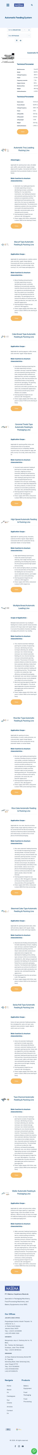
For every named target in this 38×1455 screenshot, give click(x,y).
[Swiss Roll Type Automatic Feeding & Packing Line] (5, 1007)
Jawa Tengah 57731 (11, 1364)
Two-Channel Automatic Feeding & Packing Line (24, 1098)
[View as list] (21, 40)
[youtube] (23, 1446)
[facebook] (15, 1446)
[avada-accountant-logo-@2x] (19, 4)
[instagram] (19, 1446)
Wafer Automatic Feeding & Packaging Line (23, 1192)
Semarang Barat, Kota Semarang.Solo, (17, 1361)
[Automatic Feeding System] (8, 58)
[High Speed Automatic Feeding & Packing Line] (5, 522)
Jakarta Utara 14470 (11, 1328)
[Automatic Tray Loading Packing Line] (5, 150)
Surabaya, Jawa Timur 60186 (14, 1347)
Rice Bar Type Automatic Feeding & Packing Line (23, 719)
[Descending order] (29, 30)
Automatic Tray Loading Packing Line (24, 149)
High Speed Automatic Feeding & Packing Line (24, 520)
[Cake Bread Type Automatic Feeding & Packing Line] (5, 337)
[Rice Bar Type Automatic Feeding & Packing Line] (5, 721)
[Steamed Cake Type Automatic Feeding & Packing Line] (5, 911)
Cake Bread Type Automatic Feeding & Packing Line (24, 335)
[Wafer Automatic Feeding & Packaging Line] (5, 1193)
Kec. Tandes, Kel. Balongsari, (14, 1345)
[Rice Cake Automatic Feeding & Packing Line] (5, 811)
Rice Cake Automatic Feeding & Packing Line (23, 809)
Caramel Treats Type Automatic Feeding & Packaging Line (24, 427)
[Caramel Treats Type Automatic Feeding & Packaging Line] (5, 427)
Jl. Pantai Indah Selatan (12, 1326)
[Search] (32, 5)
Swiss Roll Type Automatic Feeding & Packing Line (24, 1006)
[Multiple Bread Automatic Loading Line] (5, 608)
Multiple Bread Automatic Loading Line (24, 606)
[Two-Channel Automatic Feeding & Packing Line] (5, 1100)
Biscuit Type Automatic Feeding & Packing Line (24, 243)
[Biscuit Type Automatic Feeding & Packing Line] (5, 244)
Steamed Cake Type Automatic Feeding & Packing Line (24, 909)
